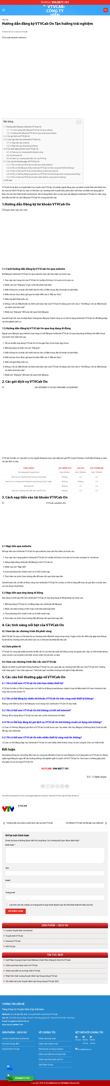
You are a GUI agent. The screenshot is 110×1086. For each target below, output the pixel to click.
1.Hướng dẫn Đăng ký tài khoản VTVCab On (23, 127)
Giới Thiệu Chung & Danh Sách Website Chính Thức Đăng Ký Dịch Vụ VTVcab (38, 960)
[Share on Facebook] (47, 786)
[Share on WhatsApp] (43, 786)
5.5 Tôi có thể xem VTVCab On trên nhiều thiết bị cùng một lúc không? (38, 177)
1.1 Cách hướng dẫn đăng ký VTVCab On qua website (31, 130)
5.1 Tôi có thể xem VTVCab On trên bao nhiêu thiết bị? (31, 165)
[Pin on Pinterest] (62, 786)
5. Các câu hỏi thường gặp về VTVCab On (22, 162)
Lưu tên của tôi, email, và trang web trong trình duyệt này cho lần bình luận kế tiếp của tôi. (51, 905)
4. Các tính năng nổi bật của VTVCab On (21, 149)
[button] (77, 122)
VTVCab (25, 32)
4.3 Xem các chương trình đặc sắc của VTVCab (28, 159)
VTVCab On (61, 204)
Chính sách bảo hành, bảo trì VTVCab (22, 965)
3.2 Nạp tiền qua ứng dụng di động (24, 146)
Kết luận (8, 180)
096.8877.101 (60, 2)
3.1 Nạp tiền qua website (19, 143)
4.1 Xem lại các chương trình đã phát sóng (26, 152)
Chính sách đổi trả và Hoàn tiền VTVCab (23, 971)
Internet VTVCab (13, 941)
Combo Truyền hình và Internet (19, 931)
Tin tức (5, 20)
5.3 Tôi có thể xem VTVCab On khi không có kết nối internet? (34, 171)
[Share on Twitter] (52, 786)
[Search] (105, 10)
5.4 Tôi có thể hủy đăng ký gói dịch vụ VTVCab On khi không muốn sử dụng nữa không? (45, 174)
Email (7, 880)
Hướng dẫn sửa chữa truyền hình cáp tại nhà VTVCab (29, 823)
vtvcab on (75, 796)
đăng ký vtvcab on (41, 796)
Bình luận (10, 845)
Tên (7, 868)
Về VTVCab (10, 947)
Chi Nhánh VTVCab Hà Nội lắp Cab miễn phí (85, 823)
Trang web (10, 893)
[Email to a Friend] (57, 786)
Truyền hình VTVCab (14, 936)
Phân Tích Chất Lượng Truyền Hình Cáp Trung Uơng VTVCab (31, 976)
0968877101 (17, 1025)
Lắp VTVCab (66, 796)
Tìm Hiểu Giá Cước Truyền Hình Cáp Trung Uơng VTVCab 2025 (32, 981)
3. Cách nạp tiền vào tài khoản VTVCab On (23, 140)
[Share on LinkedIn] (67, 786)
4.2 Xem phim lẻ (16, 156)
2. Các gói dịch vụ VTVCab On (17, 136)
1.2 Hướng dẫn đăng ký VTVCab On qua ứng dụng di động (33, 133)
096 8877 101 (61, 768)
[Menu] (3, 10)
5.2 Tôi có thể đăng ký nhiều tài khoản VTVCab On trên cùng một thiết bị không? (42, 168)
